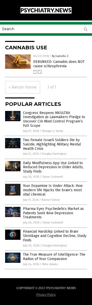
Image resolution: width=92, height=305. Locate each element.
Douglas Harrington (54, 153)
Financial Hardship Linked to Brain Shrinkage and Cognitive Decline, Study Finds (54, 235)
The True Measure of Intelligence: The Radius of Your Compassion (54, 256)
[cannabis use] (46, 12)
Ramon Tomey (51, 199)
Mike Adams (50, 264)
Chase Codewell (52, 176)
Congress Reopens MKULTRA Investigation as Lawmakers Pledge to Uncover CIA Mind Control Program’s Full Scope (54, 119)
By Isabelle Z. (60, 56)
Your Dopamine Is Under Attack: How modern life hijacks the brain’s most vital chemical (53, 190)
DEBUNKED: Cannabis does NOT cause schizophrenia (59, 64)
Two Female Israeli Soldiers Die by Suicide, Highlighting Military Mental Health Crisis (52, 144)
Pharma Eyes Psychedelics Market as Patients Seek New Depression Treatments (53, 213)
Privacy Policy (46, 295)
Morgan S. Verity (52, 131)
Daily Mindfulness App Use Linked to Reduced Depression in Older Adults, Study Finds (53, 167)
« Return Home (23, 87)
